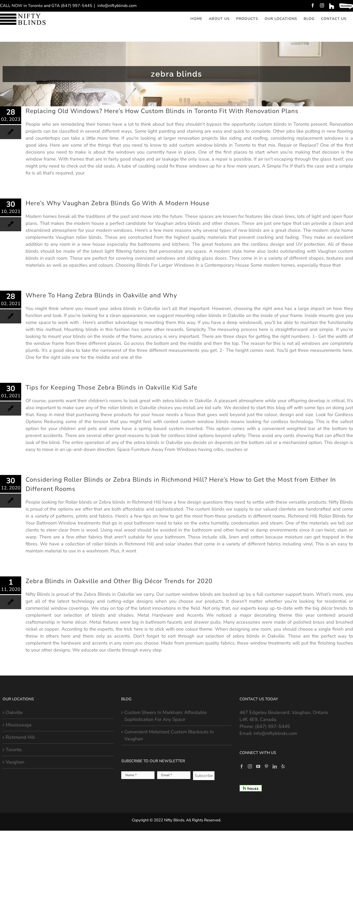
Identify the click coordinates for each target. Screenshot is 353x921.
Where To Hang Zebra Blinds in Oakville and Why (101, 295)
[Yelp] (283, 766)
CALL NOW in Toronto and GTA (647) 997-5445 (46, 6)
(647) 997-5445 (272, 726)
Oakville (14, 712)
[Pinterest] (266, 766)
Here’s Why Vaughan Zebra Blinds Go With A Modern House (118, 203)
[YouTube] (258, 766)
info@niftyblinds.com (116, 6)
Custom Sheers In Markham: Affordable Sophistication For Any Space (165, 715)
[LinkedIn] (275, 766)
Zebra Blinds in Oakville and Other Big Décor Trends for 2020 (119, 581)
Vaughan (15, 762)
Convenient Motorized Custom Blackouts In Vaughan (169, 735)
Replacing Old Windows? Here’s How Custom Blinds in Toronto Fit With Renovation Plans (162, 111)
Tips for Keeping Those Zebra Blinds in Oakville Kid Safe (111, 387)
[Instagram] (250, 766)
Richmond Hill (20, 737)
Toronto (14, 750)
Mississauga (19, 725)
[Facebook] (242, 766)
